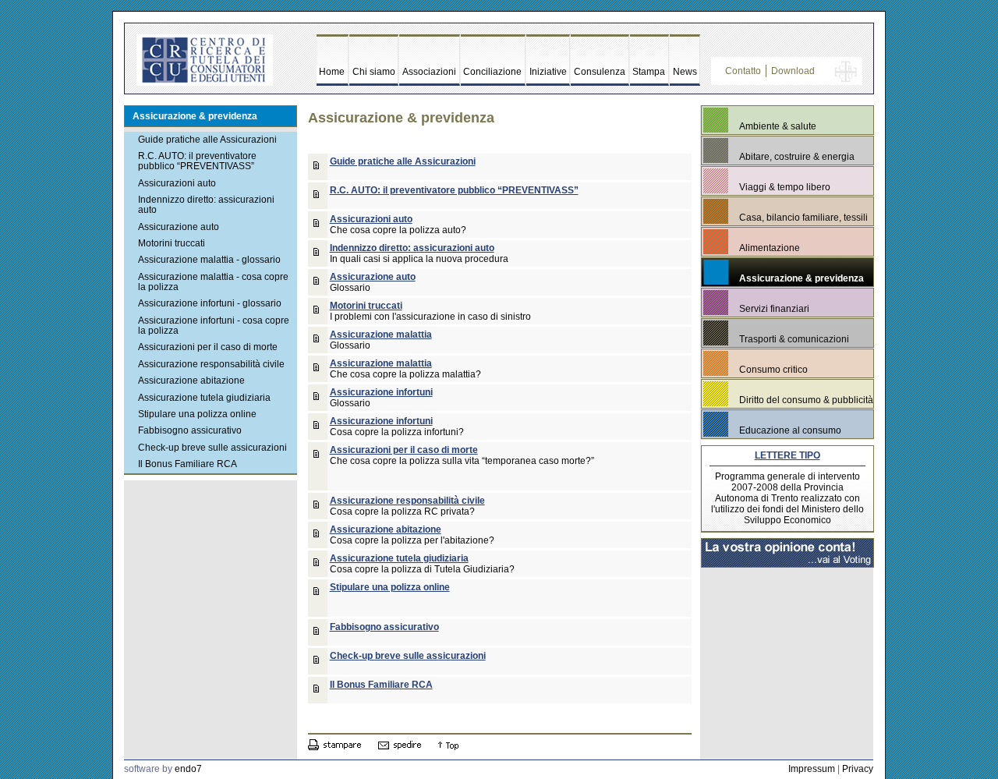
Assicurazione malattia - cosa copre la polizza (213, 281)
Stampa (648, 71)
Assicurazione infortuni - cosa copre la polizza (213, 325)
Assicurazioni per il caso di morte (208, 347)
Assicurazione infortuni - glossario (209, 303)
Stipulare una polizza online (197, 414)
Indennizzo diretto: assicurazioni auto (206, 204)
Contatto (743, 71)
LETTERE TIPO (787, 455)
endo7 (188, 768)
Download (793, 71)
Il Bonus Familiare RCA (187, 464)
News (685, 71)
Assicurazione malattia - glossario (209, 259)
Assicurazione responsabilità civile (211, 364)
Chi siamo (373, 71)
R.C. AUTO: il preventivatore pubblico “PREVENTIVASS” (197, 161)
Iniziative (548, 71)
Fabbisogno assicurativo (190, 430)
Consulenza (599, 71)
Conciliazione (492, 71)
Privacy (857, 768)
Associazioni (429, 71)
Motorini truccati (171, 243)
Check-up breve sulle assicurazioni (212, 447)
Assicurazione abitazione (191, 380)
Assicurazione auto (178, 226)
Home (332, 71)
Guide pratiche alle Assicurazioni (207, 139)
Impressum (811, 768)
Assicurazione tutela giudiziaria (204, 397)
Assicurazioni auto (177, 183)
